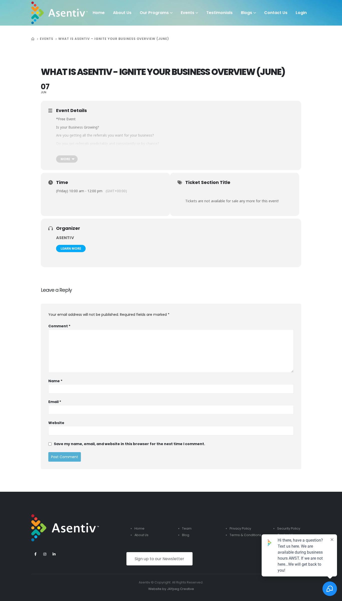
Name (55, 380)
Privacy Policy (240, 528)
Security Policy (288, 528)
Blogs (246, 13)
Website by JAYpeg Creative (171, 589)
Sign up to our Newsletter (159, 559)
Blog (185, 535)
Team (187, 528)
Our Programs (154, 13)
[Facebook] (35, 554)
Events (187, 13)
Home (99, 13)
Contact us (275, 13)
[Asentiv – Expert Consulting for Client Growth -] (59, 12)
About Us (122, 13)
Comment (59, 326)
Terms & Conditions (245, 535)
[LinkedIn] (54, 554)
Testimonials (219, 13)
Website (56, 422)
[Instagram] (45, 554)
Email (54, 401)
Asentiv (65, 238)
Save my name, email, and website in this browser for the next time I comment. (129, 443)
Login (301, 13)
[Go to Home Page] (33, 39)
